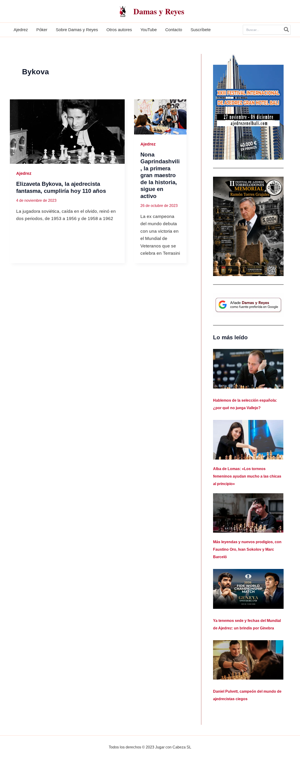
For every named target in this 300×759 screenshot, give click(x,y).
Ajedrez (23, 173)
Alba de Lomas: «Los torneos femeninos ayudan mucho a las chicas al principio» (247, 476)
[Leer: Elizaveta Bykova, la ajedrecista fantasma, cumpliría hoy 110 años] (67, 131)
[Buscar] (286, 29)
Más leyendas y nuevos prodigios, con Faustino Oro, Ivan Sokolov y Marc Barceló (247, 549)
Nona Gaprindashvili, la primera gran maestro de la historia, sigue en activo (160, 175)
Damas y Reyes (158, 11)
